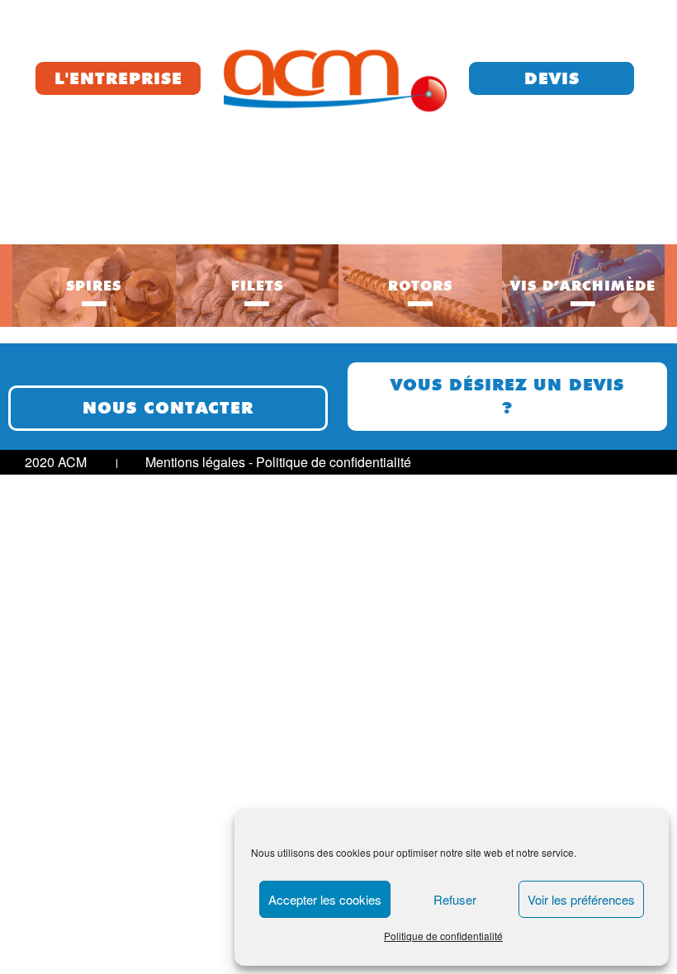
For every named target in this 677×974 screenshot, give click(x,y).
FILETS (257, 285)
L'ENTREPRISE (118, 78)
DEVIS (552, 78)
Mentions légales (195, 461)
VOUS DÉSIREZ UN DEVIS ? (507, 396)
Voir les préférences (581, 899)
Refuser (454, 899)
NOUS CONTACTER (168, 408)
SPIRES (93, 285)
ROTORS (420, 285)
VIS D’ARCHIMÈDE (583, 285)
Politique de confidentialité (443, 936)
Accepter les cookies (324, 899)
